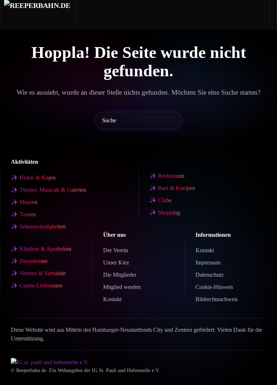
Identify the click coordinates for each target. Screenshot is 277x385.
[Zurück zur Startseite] (38, 14)
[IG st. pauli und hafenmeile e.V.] (50, 362)
